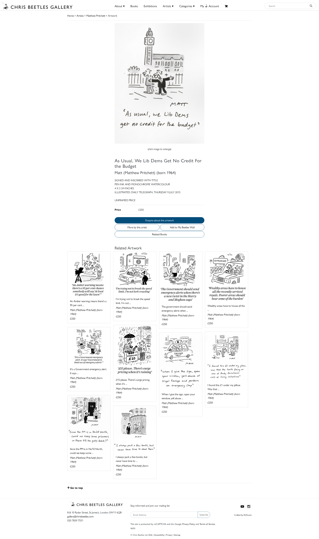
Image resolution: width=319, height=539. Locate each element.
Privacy (169, 534)
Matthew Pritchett (95, 15)
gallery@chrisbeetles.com (80, 516)
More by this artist (137, 227)
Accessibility (159, 534)
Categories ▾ (187, 6)
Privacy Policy (188, 524)
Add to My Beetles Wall (182, 227)
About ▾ (120, 6)
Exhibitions (150, 6)
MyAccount (209, 6)
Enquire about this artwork (159, 220)
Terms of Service (207, 524)
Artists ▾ (168, 6)
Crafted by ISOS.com (243, 514)
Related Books (159, 234)
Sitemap (177, 534)
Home (70, 15)
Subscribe (204, 514)
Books (134, 6)
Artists (80, 15)
